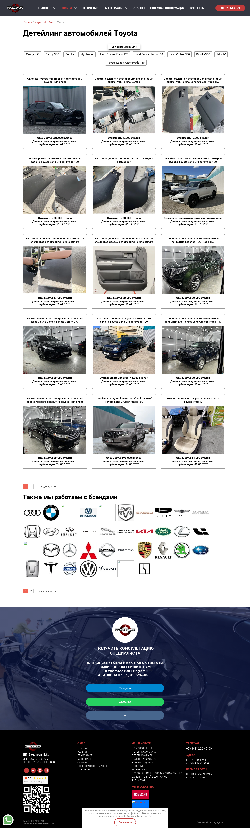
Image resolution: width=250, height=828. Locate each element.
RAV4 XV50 (203, 54)
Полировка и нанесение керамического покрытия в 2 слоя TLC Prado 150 (193, 240)
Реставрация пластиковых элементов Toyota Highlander (124, 160)
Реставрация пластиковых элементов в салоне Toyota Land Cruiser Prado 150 (55, 160)
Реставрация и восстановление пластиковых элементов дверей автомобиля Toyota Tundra (123, 240)
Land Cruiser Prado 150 (149, 54)
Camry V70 (52, 54)
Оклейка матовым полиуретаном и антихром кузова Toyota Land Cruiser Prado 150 (193, 160)
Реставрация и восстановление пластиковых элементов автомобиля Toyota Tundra (55, 240)
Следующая (45, 486)
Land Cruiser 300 (179, 54)
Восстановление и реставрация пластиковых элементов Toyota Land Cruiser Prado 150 (193, 80)
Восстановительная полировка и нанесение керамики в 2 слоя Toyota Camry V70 (55, 320)
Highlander (87, 54)
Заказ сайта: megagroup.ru (212, 822)
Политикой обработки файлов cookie (133, 816)
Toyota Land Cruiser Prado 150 (126, 62)
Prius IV (221, 54)
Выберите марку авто (124, 46)
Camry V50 (32, 54)
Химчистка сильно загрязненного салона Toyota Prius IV (193, 400)
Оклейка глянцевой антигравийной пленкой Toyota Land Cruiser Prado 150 (124, 400)
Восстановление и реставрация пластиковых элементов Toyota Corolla (124, 80)
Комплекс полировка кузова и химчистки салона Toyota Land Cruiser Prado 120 (124, 320)
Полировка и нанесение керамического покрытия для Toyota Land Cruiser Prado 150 (192, 320)
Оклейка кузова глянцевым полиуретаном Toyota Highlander (54, 80)
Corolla (69, 54)
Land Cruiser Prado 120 (114, 54)
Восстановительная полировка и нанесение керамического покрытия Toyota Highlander (55, 400)
